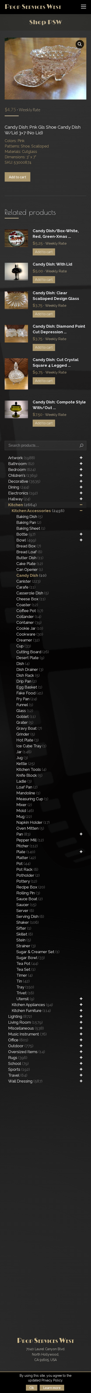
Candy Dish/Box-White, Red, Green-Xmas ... (56, 233)
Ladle (24, 781)
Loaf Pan (27, 787)
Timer (24, 975)
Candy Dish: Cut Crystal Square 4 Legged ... (55, 362)
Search (81, 445)
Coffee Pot (29, 610)
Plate (25, 851)
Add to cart (17, 177)
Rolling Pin (28, 893)
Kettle (25, 763)
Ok (31, 1387)
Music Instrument (27, 1034)
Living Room (25, 1022)
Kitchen (22, 504)
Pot (23, 863)
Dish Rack (28, 675)
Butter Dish (29, 557)
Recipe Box (30, 887)
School (18, 1063)
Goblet (26, 716)
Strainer (26, 945)
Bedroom (22, 469)
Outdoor (20, 1045)
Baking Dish (29, 516)
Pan (23, 834)
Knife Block (29, 775)
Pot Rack (27, 869)
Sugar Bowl (30, 957)
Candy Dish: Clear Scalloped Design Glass (56, 296)
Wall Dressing (25, 1081)
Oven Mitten (30, 828)
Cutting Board (32, 651)
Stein (23, 940)
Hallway (19, 499)
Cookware (29, 634)
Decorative (24, 481)
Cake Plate (29, 563)
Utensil (25, 998)
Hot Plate (27, 740)
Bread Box (28, 546)
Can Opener (29, 569)
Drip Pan (26, 681)
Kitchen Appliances (32, 1004)
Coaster (27, 604)
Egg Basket (29, 687)
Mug (24, 816)
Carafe (25, 587)
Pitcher (27, 846)
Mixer (24, 804)
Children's (22, 475)
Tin (23, 981)
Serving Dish (30, 916)
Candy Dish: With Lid (52, 264)
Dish (23, 663)
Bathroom (21, 463)
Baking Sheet (30, 528)
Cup (23, 646)
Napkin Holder (33, 822)
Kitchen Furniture (31, 1010)
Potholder (28, 875)
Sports (19, 1069)
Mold (25, 810)
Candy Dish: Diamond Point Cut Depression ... (59, 329)
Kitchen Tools (31, 769)
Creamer (28, 640)
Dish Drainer (29, 669)
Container (29, 622)
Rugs (17, 1057)
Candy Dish (31, 575)
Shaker (27, 922)
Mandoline (28, 793)
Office (18, 1040)
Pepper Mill (30, 840)
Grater (24, 722)
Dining (18, 487)
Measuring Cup (32, 798)
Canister (28, 581)
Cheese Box (31, 599)
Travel (17, 1075)
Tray (25, 987)
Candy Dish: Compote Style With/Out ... (59, 405)
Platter (26, 857)
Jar (24, 751)
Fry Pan (26, 698)
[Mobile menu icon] (83, 6)
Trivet (25, 993)
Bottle (25, 534)
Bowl (26, 540)
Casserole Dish (32, 593)
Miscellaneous (26, 1028)
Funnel (24, 704)
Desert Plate (30, 657)
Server (25, 910)
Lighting (20, 1016)
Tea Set (25, 969)
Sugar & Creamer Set (38, 951)
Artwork (21, 457)
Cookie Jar (29, 628)
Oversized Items (26, 1051)
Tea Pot (27, 963)
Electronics (23, 493)
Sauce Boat (29, 898)
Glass (24, 710)
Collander (28, 616)
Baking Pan (28, 522)
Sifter (23, 928)
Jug (22, 757)
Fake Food (29, 693)
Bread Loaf (29, 551)
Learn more (52, 1387)
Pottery (26, 881)
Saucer (26, 904)
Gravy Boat (29, 728)
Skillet (24, 934)
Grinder (25, 734)
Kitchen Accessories (38, 510)
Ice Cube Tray (31, 746)
